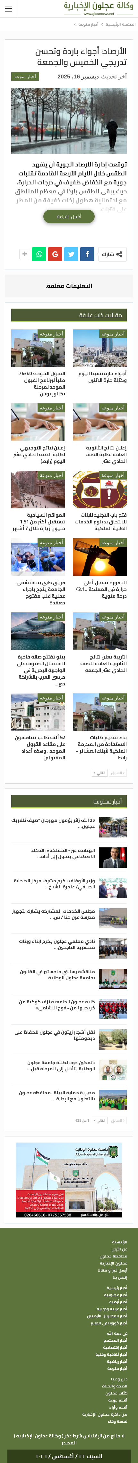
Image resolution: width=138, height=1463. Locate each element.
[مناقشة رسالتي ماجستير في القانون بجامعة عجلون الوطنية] (113, 979)
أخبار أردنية (118, 1302)
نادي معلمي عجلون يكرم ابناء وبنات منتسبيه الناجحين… (57, 944)
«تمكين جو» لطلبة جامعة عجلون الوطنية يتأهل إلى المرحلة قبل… (61, 1065)
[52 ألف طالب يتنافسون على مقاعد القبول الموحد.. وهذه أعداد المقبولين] (38, 712)
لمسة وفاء (117, 1421)
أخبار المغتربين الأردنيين (107, 1316)
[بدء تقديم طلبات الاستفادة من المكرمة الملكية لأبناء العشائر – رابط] (100, 712)
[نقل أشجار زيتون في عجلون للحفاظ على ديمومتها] (113, 1039)
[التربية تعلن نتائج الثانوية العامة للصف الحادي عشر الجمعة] (100, 631)
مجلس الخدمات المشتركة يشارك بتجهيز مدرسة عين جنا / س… (53, 914)
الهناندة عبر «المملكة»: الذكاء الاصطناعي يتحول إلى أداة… (63, 853)
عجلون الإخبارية (113, 1263)
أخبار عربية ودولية (112, 1309)
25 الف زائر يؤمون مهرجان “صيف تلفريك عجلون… (53, 823)
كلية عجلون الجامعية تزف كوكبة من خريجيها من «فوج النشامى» (57, 1005)
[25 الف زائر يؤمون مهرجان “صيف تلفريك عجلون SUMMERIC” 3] (113, 827)
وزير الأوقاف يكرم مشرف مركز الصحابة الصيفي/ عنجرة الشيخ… (54, 884)
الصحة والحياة (114, 1386)
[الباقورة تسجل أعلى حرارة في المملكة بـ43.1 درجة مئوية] (100, 557)
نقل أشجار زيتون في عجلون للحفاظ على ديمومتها (54, 1035)
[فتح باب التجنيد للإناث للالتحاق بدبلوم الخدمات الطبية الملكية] (100, 490)
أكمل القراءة (69, 216)
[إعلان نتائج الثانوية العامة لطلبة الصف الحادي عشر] (100, 422)
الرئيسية (119, 1242)
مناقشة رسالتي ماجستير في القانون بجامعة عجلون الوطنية (57, 974)
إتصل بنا (120, 1277)
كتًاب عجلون (116, 1393)
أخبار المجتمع (115, 1340)
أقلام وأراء (118, 1407)
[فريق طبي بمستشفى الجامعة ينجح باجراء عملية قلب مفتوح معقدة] (38, 557)
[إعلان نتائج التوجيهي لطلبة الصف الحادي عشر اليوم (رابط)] (38, 422)
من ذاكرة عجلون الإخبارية (104, 1414)
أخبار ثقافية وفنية (111, 1354)
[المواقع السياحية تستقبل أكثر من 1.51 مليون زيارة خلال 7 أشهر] (38, 490)
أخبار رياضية (117, 1361)
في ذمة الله (117, 1333)
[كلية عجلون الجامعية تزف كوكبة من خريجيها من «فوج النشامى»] (113, 1009)
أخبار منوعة (25, 76)
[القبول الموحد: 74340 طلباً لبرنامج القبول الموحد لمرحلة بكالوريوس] (38, 348)
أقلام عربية (117, 1400)
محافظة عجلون (113, 1256)
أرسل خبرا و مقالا (112, 1270)
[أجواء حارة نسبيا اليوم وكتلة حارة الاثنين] (100, 348)
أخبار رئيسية (117, 1288)
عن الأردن (119, 1249)
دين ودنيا (119, 1379)
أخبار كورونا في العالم (109, 1323)
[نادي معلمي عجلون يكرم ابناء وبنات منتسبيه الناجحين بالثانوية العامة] (113, 948)
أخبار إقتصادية (115, 1347)
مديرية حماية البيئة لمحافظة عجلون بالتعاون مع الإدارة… (57, 1095)
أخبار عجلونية (115, 1295)
